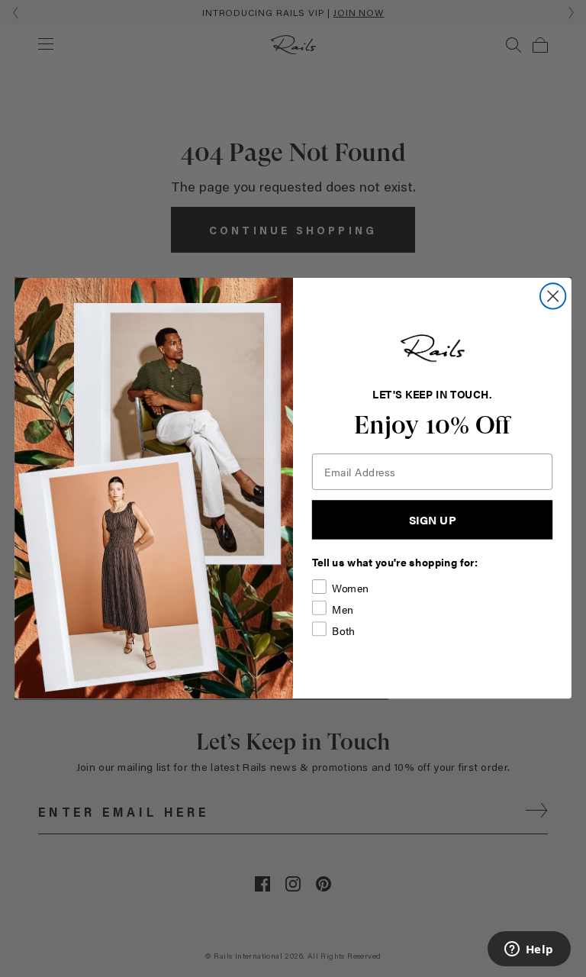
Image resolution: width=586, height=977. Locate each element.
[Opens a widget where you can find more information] (529, 950)
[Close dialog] (552, 296)
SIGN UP (432, 519)
